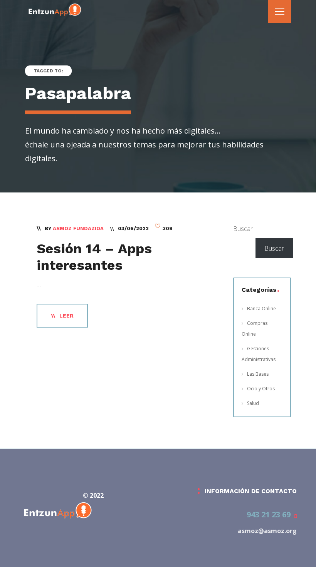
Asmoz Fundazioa (78, 228)
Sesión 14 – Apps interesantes (94, 257)
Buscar (243, 228)
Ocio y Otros (261, 388)
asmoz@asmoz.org (267, 531)
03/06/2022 (133, 228)
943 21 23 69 (269, 514)
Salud (253, 403)
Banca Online (261, 308)
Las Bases (258, 374)
